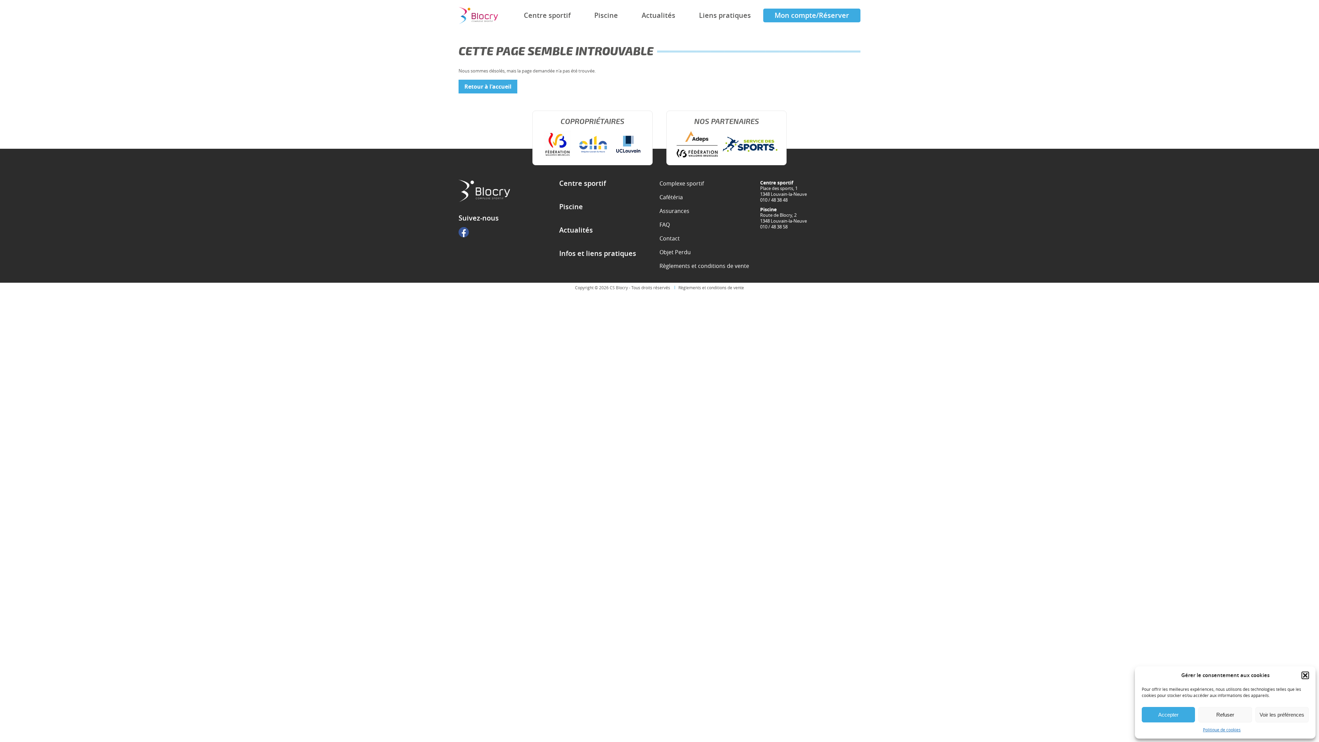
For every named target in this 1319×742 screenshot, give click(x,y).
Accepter (1168, 715)
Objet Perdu (675, 252)
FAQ (665, 224)
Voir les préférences (1282, 715)
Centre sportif (547, 15)
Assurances (674, 211)
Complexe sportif (682, 183)
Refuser (1225, 715)
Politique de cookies (1222, 729)
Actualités (658, 15)
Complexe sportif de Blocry (478, 16)
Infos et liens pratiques (597, 253)
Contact (670, 238)
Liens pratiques (725, 15)
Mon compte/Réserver (812, 15)
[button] (1305, 675)
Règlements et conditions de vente (704, 266)
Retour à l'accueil (487, 86)
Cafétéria (671, 197)
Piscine (606, 15)
